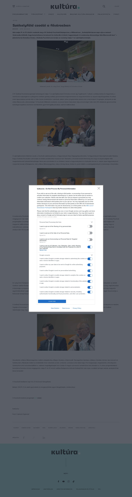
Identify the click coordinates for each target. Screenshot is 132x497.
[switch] (89, 226)
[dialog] (66, 248)
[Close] (99, 189)
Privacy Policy (77, 308)
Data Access (66, 308)
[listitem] (66, 222)
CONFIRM (52, 301)
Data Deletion (55, 308)
